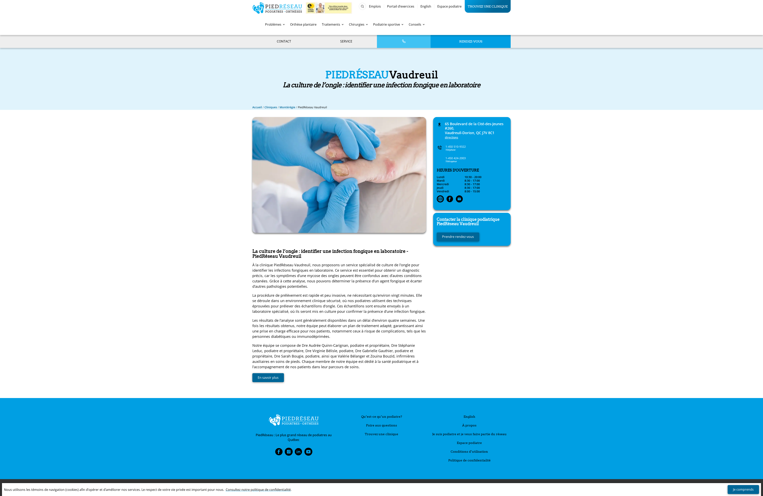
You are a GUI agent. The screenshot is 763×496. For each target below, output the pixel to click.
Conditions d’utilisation (469, 451)
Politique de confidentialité (469, 460)
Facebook (279, 453)
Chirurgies (356, 24)
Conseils (415, 24)
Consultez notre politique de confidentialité (258, 489)
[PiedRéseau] (294, 420)
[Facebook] (449, 199)
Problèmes (273, 24)
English (425, 6)
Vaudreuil (468, 221)
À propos (469, 425)
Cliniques (270, 107)
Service (346, 41)
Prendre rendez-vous (458, 236)
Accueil (257, 107)
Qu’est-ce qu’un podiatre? (381, 416)
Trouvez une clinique (488, 6)
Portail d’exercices (400, 6)
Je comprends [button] (743, 489)
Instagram (289, 453)
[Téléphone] (403, 41)
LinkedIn (298, 453)
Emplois (375, 6)
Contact (284, 41)
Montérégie (287, 107)
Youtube (308, 453)
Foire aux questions (381, 425)
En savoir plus (268, 377)
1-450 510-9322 (455, 146)
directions (451, 137)
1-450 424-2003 (455, 158)
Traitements (331, 24)
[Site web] (440, 199)
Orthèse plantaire (303, 24)
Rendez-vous (470, 41)
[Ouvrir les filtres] (362, 6)
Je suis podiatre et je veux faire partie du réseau (469, 434)
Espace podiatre (449, 6)
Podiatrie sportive (386, 24)
